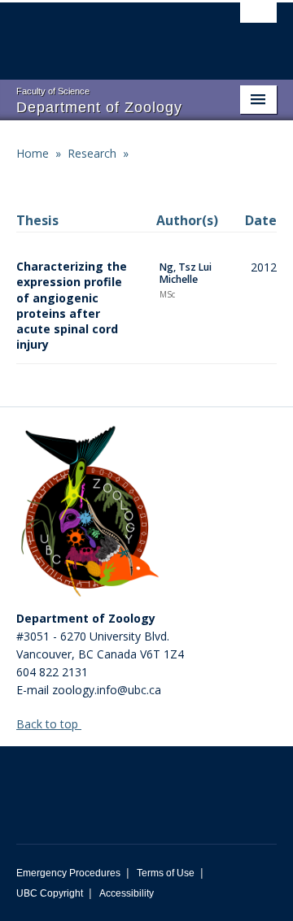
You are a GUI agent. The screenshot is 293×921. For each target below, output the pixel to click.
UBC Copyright (49, 893)
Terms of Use (166, 873)
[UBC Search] (258, 20)
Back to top (48, 724)
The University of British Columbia (107, 33)
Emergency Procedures (68, 873)
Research (92, 153)
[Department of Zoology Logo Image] (89, 513)
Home (32, 153)
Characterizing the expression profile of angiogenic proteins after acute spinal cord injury (71, 305)
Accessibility (126, 893)
